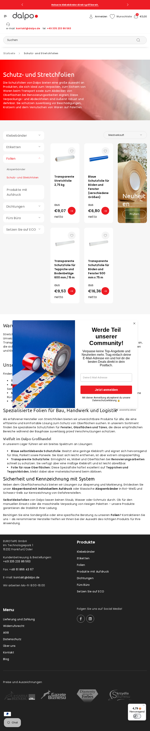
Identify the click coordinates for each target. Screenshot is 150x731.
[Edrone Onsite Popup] (75, 365)
